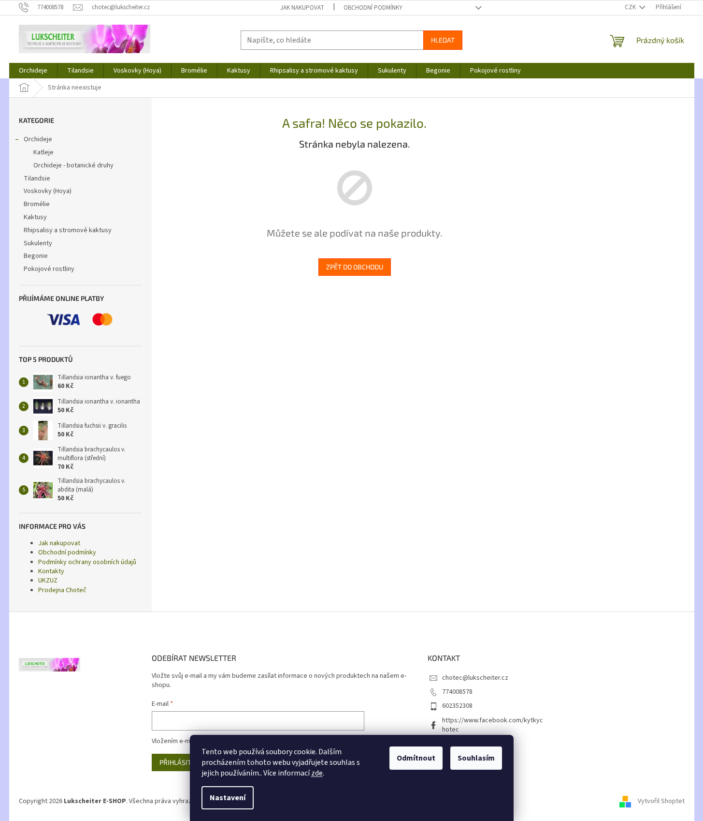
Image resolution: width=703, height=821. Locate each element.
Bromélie (37, 204)
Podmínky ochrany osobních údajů (87, 562)
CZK (631, 7)
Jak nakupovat (302, 7)
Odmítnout (416, 758)
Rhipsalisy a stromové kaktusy (68, 230)
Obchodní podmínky (373, 7)
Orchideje (38, 139)
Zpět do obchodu (354, 267)
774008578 (457, 692)
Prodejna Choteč (62, 590)
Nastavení (227, 797)
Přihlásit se (180, 762)
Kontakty (51, 571)
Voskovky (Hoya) (48, 191)
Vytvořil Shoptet (661, 801)
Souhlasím (476, 758)
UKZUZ (47, 580)
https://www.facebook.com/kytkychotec (492, 725)
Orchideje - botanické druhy (73, 165)
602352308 (457, 706)
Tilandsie (37, 178)
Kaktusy (35, 217)
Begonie (36, 256)
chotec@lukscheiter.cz (475, 678)
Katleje (43, 152)
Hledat (443, 40)
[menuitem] (33, 70)
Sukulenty (38, 243)
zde (317, 773)
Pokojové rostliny (49, 269)
